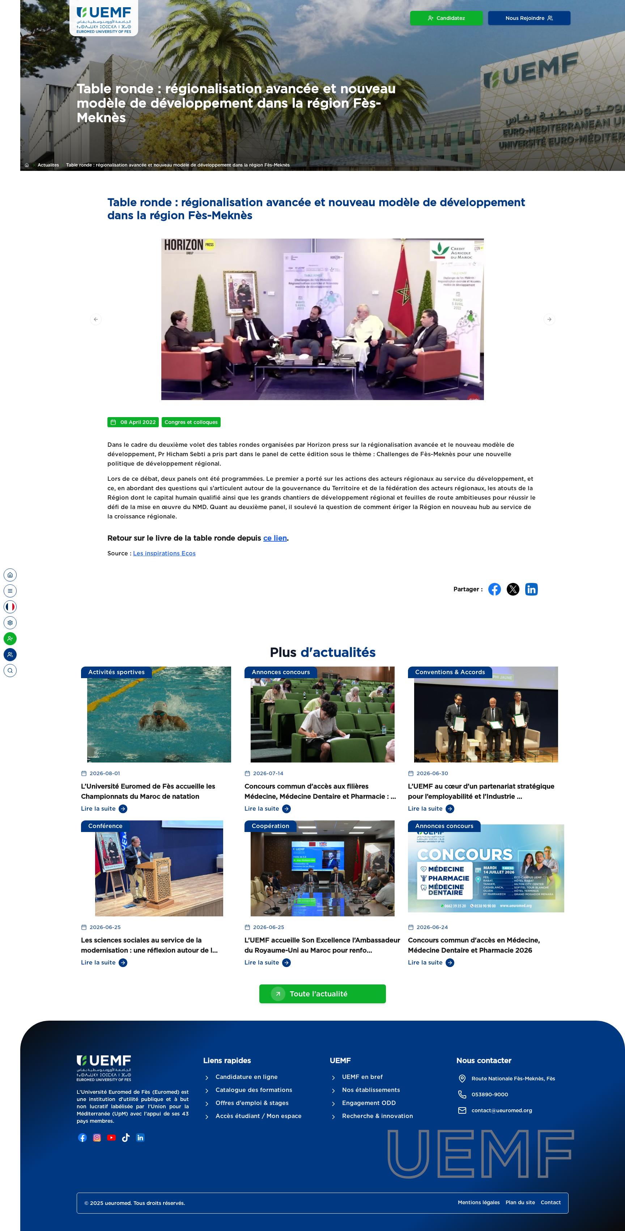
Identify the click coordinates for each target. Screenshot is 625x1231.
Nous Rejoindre (525, 18)
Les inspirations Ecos (164, 553)
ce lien (275, 538)
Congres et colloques (191, 422)
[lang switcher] (10, 590)
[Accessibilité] (10, 622)
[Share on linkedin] (531, 589)
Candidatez (451, 18)
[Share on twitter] (513, 589)
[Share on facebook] (494, 589)
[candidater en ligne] (10, 638)
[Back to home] (10, 574)
